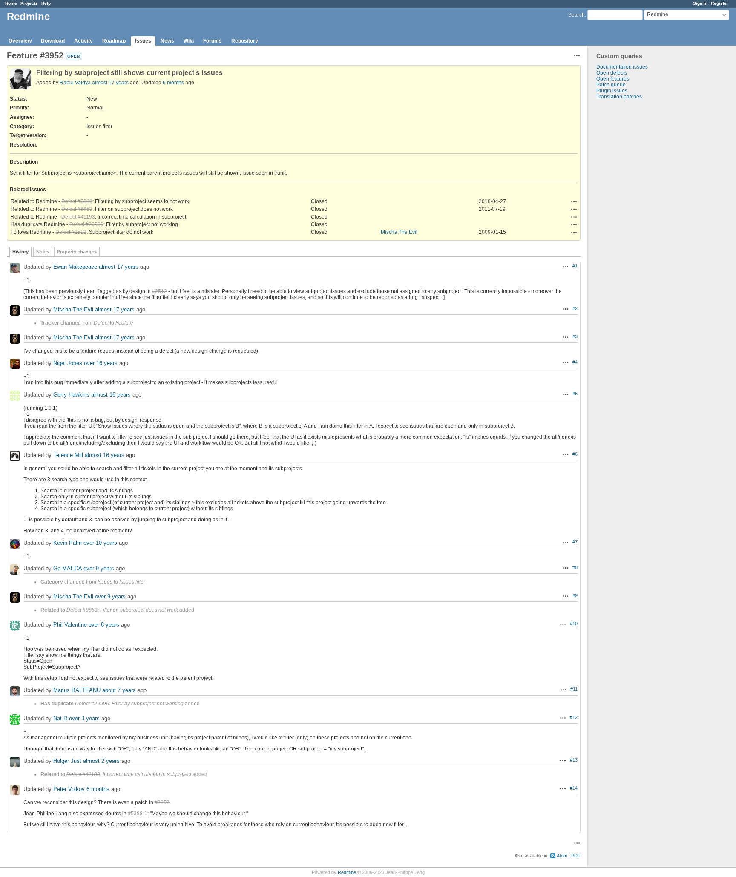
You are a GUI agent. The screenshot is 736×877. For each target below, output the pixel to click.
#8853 (162, 802)
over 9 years (98, 568)
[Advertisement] (630, 233)
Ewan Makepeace (75, 267)
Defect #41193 (78, 217)
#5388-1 (137, 814)
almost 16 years (111, 394)
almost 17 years (110, 83)
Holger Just (67, 761)
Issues (143, 41)
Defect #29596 (86, 224)
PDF (576, 855)
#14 (574, 788)
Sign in (700, 3)
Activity (83, 41)
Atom (562, 855)
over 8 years (104, 624)
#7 (575, 541)
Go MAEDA (67, 568)
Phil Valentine (70, 624)
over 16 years (101, 363)
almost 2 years (101, 761)
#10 (574, 623)
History (20, 251)
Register (719, 3)
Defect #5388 (76, 201)
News (167, 41)
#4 (575, 362)
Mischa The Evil (399, 232)
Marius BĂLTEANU (77, 690)
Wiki (189, 41)
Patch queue (611, 85)
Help (46, 3)
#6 (575, 454)
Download (53, 41)
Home (11, 3)
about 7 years (119, 690)
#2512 (159, 291)
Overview (20, 41)
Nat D (60, 718)
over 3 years (84, 718)
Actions (574, 201)
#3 (575, 336)
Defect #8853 (76, 209)
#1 (575, 265)
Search (576, 15)
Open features (612, 79)
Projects (29, 3)
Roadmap (114, 41)
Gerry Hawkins (71, 394)
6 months (173, 83)
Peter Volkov (69, 789)
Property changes (77, 251)
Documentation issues (622, 67)
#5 (575, 393)
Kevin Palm (67, 543)
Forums (212, 41)
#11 (574, 689)
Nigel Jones (67, 363)
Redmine (347, 872)
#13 (574, 759)
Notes (42, 251)
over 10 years (100, 543)
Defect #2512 (70, 232)
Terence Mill (68, 455)
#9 (575, 595)
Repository (244, 41)
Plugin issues (611, 91)
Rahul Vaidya (75, 83)
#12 (574, 717)
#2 (575, 308)
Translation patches (619, 97)
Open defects (611, 73)
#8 (575, 567)
